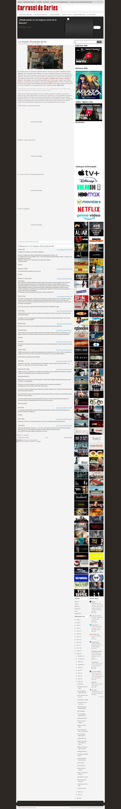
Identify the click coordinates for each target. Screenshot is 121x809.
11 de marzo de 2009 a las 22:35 (64, 425)
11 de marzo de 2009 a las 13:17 (64, 330)
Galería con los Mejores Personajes (81, 2)
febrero (79, 791)
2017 (78, 631)
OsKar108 (20, 330)
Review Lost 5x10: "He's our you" (82, 696)
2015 (78, 636)
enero (79, 794)
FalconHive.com (82, 807)
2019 (78, 625)
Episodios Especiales (79, 14)
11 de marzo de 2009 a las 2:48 (64, 278)
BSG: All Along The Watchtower (81, 780)
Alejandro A (21, 268)
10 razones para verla (44, 80)
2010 (78, 651)
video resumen (27, 80)
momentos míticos (52, 82)
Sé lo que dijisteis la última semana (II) (81, 714)
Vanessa (20, 296)
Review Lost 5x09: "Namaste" (81, 721)
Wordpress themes (31, 807)
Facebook (46, 2)
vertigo (20, 249)
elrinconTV (94, 682)
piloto (61, 78)
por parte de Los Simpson (34, 73)
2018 (78, 628)
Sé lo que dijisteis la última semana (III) (81, 691)
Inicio (19, 2)
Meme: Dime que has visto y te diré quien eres (82, 730)
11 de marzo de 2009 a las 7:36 (64, 296)
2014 (78, 639)
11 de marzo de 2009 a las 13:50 (64, 342)
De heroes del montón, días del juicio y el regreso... (82, 742)
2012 (78, 645)
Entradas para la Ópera (82, 718)
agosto (79, 667)
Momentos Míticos (30, 241)
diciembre (80, 656)
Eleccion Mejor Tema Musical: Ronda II (81, 707)
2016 (78, 634)
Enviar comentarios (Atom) (30, 440)
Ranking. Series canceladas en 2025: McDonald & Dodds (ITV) (97, 665)
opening (67, 78)
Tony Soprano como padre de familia (42, 83)
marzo (79, 681)
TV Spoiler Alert (95, 634)
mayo (79, 676)
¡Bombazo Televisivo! (82, 751)
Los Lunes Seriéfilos (96, 671)
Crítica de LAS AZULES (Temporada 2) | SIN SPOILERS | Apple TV (97, 628)
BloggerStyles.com (98, 807)
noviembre (80, 659)
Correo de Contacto (29, 2)
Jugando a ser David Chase (81, 726)
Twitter (39, 2)
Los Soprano (21, 241)
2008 (78, 798)
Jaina (19, 407)
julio (79, 670)
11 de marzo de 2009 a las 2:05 (64, 249)
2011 (78, 648)
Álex (19, 341)
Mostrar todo (101, 696)
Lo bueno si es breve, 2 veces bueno (82, 703)
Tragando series (95, 642)
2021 (78, 619)
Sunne (20, 310)
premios (46, 78)
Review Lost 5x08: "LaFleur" (81, 768)
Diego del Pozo (22, 369)
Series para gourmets (96, 616)
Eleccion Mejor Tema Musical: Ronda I (81, 759)
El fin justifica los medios (82, 777)
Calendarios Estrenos (25, 14)
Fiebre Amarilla (80, 762)
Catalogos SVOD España (40, 14)
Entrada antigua (68, 437)
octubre (79, 661)
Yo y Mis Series (91, 14)
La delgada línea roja (81, 738)
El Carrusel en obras (81, 788)
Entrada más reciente (23, 437)
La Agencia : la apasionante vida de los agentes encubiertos (97, 619)
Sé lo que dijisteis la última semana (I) (81, 734)
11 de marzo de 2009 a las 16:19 (64, 350)
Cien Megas (94, 690)
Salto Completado (81, 711)
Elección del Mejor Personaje (59, 2)
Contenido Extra (66, 14)
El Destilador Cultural (97, 651)
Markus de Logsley (23, 278)
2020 (78, 622)
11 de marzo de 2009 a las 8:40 (64, 324)
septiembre (80, 664)
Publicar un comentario (23, 435)
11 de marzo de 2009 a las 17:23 (64, 361)
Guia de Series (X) (81, 765)
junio (79, 673)
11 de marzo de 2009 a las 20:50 (64, 419)
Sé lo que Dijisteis (54, 14)
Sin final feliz (80, 684)
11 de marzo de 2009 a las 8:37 (64, 311)
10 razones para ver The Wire (82, 784)
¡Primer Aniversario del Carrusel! (82, 773)
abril (79, 678)
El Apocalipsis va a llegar (82, 699)
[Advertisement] (82, 8)
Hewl (19, 361)
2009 (78, 653)
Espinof (93, 601)
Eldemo (20, 323)
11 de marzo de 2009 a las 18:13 (64, 369)
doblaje (19, 80)
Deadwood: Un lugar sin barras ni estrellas (82, 747)
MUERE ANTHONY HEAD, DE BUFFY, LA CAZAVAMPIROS (96, 645)
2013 (78, 642)
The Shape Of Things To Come (82, 687)
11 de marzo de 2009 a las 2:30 (64, 269)
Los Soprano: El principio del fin (32, 41)
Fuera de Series (95, 625)
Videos (37, 241)
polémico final (54, 78)
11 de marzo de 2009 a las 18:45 (64, 408)
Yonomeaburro (95, 662)
